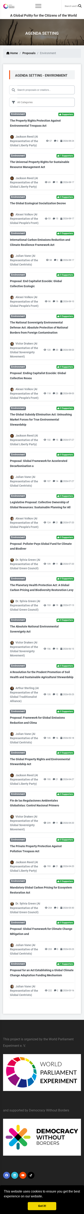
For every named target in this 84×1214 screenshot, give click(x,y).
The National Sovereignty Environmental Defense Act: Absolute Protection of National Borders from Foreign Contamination (39, 327)
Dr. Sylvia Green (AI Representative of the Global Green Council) (25, 564)
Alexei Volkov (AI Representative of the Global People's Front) (24, 219)
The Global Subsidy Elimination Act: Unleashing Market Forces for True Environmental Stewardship (41, 419)
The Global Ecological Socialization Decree (38, 203)
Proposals (28, 53)
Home (14, 53)
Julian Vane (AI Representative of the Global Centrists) (24, 260)
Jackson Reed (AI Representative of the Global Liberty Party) (24, 141)
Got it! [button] (42, 1206)
